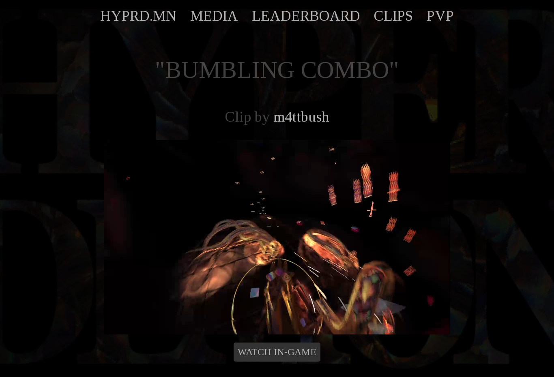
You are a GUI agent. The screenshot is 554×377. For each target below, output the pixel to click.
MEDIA (214, 16)
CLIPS (393, 16)
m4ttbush (301, 117)
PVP (440, 16)
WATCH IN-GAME (277, 352)
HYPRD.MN (138, 16)
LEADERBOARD (306, 16)
